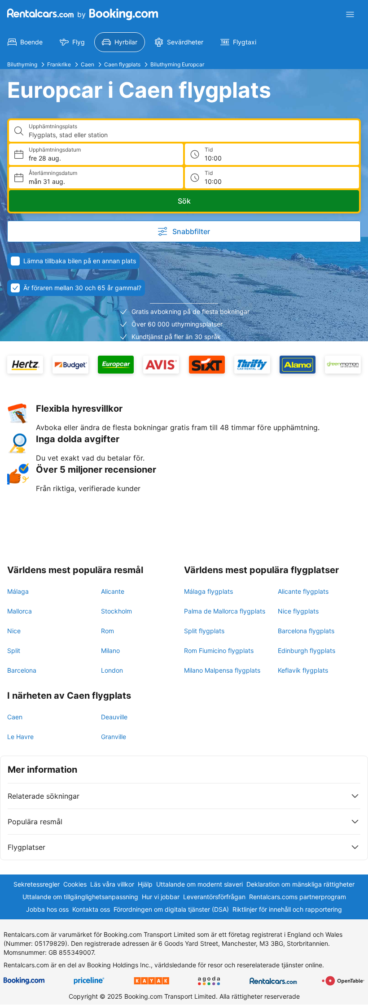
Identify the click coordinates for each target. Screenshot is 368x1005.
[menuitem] (25, 42)
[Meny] (350, 14)
